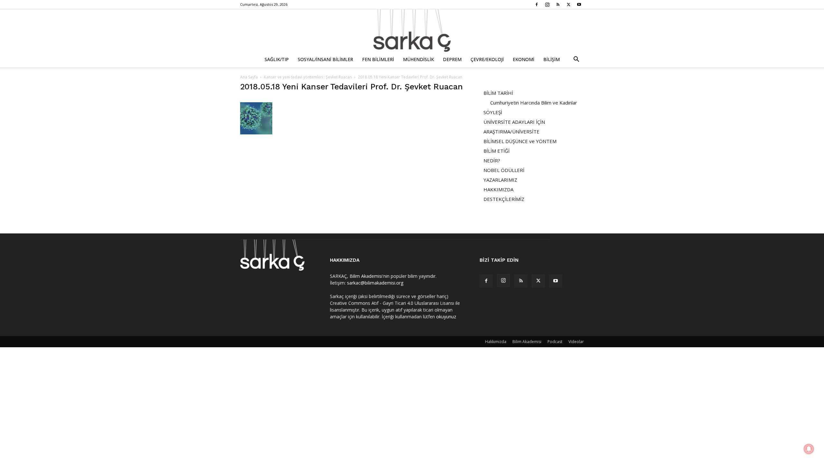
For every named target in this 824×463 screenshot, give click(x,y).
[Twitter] (568, 4)
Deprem (452, 59)
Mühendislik (418, 59)
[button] (576, 60)
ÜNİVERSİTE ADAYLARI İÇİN (514, 122)
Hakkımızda (495, 341)
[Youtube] (579, 4)
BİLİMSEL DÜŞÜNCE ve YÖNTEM (520, 141)
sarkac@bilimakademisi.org (375, 283)
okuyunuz (446, 316)
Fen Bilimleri (378, 59)
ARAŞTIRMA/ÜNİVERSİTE (511, 131)
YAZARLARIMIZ (500, 180)
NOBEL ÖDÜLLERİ (503, 170)
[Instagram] (547, 4)
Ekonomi (523, 59)
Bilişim (551, 59)
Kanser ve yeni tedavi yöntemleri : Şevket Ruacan (308, 77)
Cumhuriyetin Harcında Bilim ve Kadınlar (533, 102)
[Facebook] (536, 4)
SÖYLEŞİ (492, 112)
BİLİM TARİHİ (498, 93)
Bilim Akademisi (366, 276)
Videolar (576, 341)
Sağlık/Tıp (277, 59)
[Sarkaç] (412, 30)
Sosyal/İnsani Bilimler (325, 59)
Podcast (555, 341)
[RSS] (558, 4)
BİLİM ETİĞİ (496, 151)
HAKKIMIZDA (498, 189)
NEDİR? (491, 160)
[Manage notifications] (809, 449)
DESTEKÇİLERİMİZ (503, 199)
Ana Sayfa (249, 77)
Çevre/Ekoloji (487, 59)
